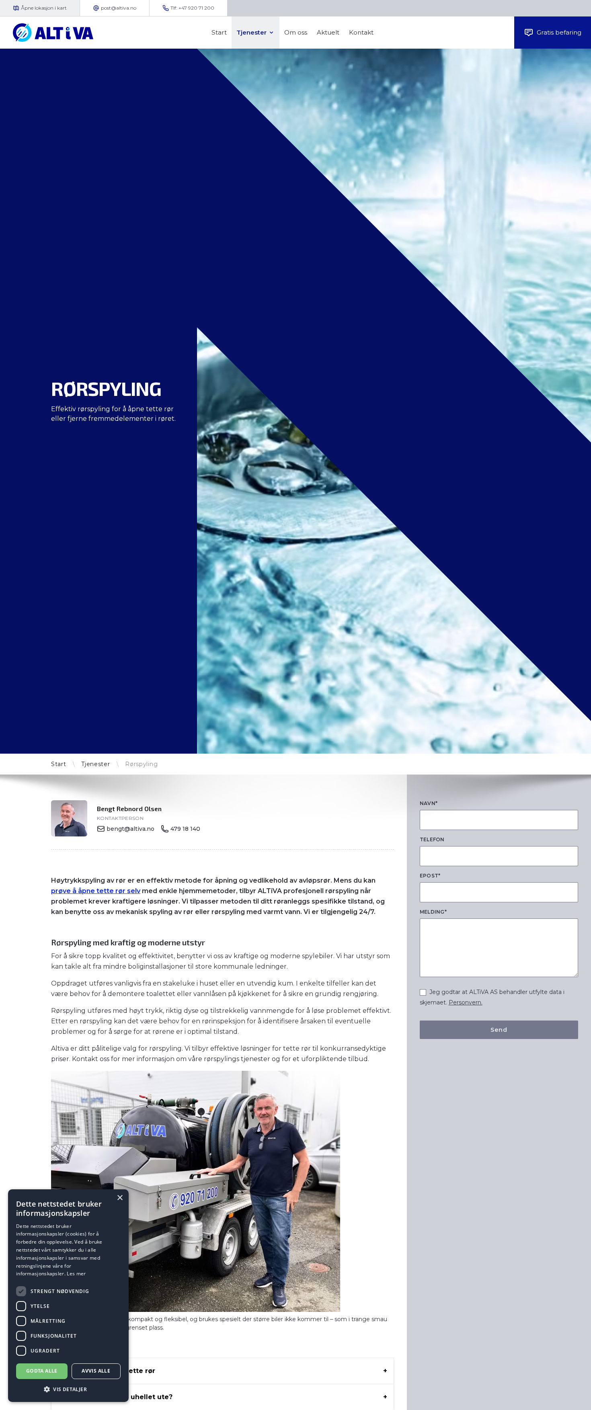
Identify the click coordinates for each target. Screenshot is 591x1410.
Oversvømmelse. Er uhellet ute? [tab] (116, 1397)
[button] (68, 1389)
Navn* (429, 803)
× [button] (120, 1198)
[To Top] (578, 1397)
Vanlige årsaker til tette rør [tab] (108, 1371)
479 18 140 (185, 828)
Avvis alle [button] (96, 1370)
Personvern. (465, 1002)
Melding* (433, 912)
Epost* (430, 876)
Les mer (76, 1273)
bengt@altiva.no (130, 828)
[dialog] (68, 1295)
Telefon (432, 839)
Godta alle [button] (41, 1370)
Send (498, 1029)
